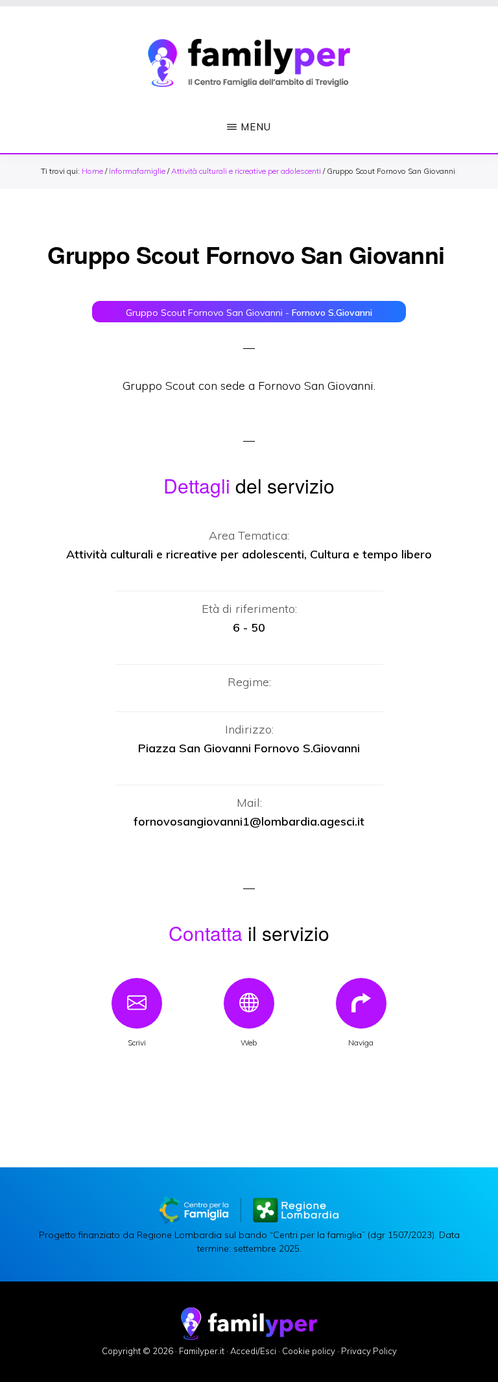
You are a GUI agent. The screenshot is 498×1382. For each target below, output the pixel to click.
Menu (256, 127)
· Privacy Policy (367, 1351)
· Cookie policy (306, 1351)
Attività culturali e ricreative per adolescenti (246, 171)
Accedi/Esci (253, 1351)
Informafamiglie (137, 171)
